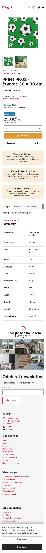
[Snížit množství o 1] (7, 128)
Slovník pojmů (8, 455)
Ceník (4, 443)
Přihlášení (6, 515)
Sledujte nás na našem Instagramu (24, 335)
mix (30, 287)
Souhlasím (22, 547)
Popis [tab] (7, 207)
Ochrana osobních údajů (12, 482)
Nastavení (22, 539)
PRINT (32, 259)
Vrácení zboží (8, 491)
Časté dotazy (7, 452)
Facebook (10, 424)
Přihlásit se (11, 400)
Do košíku (24, 136)
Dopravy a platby (9, 488)
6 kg (31, 280)
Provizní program (9, 521)
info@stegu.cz (12, 418)
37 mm (32, 266)
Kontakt (5, 460)
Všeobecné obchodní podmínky (15, 477)
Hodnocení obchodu (10, 463)
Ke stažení (6, 485)
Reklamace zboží (9, 494)
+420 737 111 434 (13, 421)
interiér (32, 302)
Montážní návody (9, 449)
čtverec (32, 273)
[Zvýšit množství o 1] (39, 128)
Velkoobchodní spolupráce (13, 518)
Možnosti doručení (10, 99)
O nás (4, 440)
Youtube (9, 429)
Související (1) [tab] (18, 207)
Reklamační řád (8, 480)
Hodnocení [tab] (31, 207)
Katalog (5, 446)
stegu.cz (9, 426)
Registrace (6, 512)
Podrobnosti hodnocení (12, 73)
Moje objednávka (9, 457)
